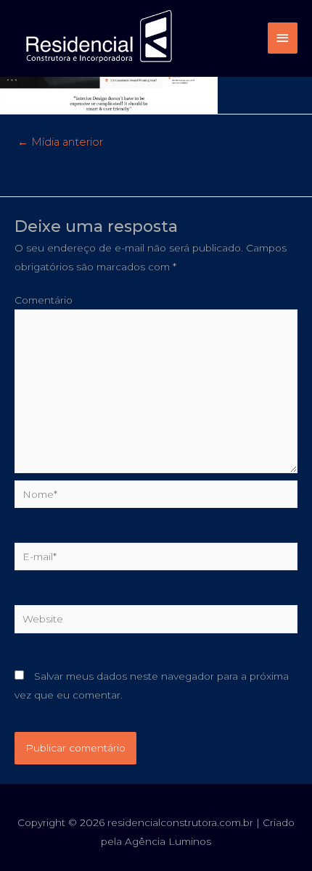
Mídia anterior (60, 142)
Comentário (44, 300)
